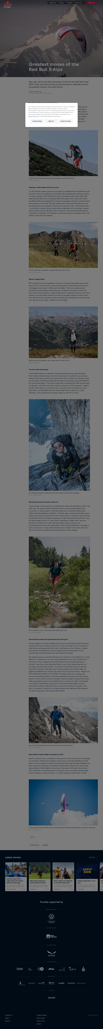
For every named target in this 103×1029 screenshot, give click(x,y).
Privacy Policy (32, 116)
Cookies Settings (37, 121)
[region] (51, 115)
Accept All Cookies (65, 121)
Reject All (51, 121)
